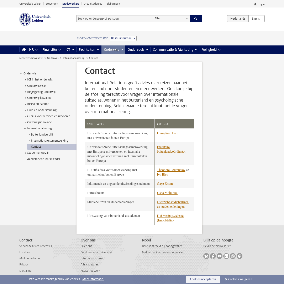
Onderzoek (136, 49)
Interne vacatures (92, 258)
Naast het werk (90, 271)
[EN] (256, 18)
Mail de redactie (29, 258)
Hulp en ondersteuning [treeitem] (42, 110)
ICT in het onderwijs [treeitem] (40, 80)
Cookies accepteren (203, 279)
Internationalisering (73, 58)
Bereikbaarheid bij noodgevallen (162, 246)
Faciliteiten (87, 49)
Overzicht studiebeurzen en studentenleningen (173, 204)
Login (261, 4)
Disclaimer (25, 271)
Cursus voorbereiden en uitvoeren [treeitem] (48, 116)
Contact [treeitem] (36, 147)
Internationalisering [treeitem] (39, 128)
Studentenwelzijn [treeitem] (38, 153)
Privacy (23, 264)
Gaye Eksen (165, 183)
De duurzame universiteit (97, 252)
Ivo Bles (162, 174)
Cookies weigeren (240, 279)
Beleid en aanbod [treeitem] (38, 104)
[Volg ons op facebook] (213, 256)
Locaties (24, 252)
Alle (157, 18)
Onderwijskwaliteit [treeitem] (39, 98)
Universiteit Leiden (30, 3)
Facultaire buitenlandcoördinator (171, 149)
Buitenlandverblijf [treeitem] (42, 135)
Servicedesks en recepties (35, 246)
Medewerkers (70, 3)
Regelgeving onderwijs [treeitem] (41, 92)
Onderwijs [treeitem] (29, 73)
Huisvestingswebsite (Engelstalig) (170, 217)
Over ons (86, 246)
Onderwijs (111, 49)
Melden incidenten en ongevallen (163, 252)
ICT (67, 49)
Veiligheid (209, 49)
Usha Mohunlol (167, 192)
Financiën (49, 49)
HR (31, 49)
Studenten (52, 3)
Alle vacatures (89, 264)
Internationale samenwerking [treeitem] (49, 141)
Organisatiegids (93, 3)
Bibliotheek (113, 3)
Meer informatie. (93, 279)
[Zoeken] (196, 18)
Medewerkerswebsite (31, 58)
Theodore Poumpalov (171, 169)
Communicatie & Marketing (173, 49)
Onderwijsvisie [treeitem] (36, 86)
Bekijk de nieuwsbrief (217, 246)
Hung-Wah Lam (167, 133)
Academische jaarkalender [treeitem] (43, 159)
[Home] (23, 49)
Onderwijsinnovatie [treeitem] (39, 122)
